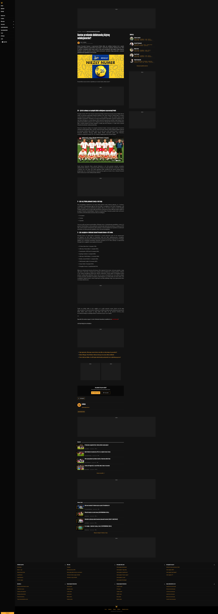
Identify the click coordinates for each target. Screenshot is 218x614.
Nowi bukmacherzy (20, 596)
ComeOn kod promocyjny (171, 599)
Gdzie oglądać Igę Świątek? (171, 572)
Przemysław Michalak (88, 509)
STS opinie (119, 588)
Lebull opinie (69, 594)
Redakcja (109, 609)
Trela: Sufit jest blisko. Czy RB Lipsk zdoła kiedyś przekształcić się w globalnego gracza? (100, 357)
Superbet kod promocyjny (171, 586)
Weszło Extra (3, 15)
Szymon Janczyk (137, 38)
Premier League (136, 39)
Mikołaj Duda (87, 516)
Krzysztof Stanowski (138, 43)
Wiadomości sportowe (20, 564)
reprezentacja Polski (81, 411)
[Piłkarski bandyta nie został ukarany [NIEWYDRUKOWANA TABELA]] (100, 514)
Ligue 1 (76, 453)
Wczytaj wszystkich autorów (142, 65)
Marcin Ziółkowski (88, 462)
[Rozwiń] (13, 21)
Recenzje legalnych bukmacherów (72, 584)
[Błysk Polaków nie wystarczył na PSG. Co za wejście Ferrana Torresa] (100, 453)
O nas (106, 609)
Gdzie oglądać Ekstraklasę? (122, 567)
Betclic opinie (69, 596)
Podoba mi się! (96, 392)
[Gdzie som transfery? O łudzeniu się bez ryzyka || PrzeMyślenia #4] (100, 507)
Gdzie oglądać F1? (169, 574)
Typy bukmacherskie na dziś (22, 599)
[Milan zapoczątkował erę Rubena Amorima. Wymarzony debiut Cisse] (100, 460)
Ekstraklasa (141, 45)
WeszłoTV (146, 62)
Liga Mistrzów (151, 45)
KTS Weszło (2, 36)
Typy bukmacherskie (4, 30)
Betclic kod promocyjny (170, 596)
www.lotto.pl (115, 319)
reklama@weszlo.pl (85, 407)
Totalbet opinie (119, 591)
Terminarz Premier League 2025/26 (73, 574)
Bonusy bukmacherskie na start (23, 586)
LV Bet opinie (69, 591)
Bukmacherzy (19, 584)
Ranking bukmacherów (21, 594)
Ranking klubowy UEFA (71, 569)
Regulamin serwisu (125, 609)
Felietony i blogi (84, 31)
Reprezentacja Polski (21, 572)
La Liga (146, 39)
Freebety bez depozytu (21, 591)
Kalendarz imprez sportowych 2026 (173, 567)
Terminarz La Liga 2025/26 (72, 577)
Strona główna (79, 31)
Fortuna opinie (69, 586)
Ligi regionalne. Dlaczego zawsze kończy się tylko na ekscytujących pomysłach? (98, 352)
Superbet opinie (70, 588)
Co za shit (106, 392)
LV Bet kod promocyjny (170, 591)
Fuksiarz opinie (69, 599)
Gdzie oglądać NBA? (170, 569)
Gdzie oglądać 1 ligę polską (122, 569)
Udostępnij (82, 398)
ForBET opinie (119, 594)
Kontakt (114, 609)
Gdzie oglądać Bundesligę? (122, 579)
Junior (2, 39)
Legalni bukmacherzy (4, 27)
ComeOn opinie (119, 586)
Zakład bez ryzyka (20, 588)
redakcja (84, 42)
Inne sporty (3, 24)
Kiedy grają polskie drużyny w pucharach (74, 572)
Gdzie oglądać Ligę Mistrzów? (122, 572)
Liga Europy (146, 45)
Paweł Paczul (136, 54)
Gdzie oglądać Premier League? (122, 574)
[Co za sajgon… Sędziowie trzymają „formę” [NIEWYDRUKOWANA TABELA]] (100, 527)
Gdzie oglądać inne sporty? (170, 564)
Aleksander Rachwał (88, 455)
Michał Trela (136, 49)
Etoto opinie (119, 596)
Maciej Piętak (87, 469)
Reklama (118, 609)
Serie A (149, 39)
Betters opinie (119, 599)
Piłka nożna (3, 21)
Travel (2, 33)
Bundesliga (142, 39)
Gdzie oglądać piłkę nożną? (120, 564)
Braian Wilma (87, 448)
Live (146, 56)
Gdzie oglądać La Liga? (121, 577)
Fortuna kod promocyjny (170, 588)
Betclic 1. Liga (142, 62)
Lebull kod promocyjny (170, 594)
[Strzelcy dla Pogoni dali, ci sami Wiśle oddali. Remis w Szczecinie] (100, 467)
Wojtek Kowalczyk (137, 60)
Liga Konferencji (20, 577)
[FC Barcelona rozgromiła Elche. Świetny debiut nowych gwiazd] (100, 446)
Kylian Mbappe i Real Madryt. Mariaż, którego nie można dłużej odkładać (96, 354)
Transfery (2, 18)
